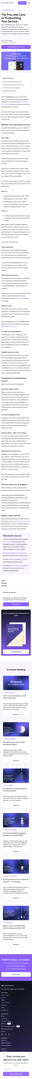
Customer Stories (6, 1021)
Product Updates (6, 1045)
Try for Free (22, 3)
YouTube (22, 559)
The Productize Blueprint (18, 565)
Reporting (4, 1005)
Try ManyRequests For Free (16, 47)
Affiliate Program (6, 1043)
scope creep (13, 326)
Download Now (16, 652)
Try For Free (16, 974)
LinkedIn (14, 559)
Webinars (5, 1023)
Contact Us (4, 1051)
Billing (3, 1000)
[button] (29, 3)
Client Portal (4, 995)
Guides (3, 1031)
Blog (2, 1016)
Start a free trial (8, 542)
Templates (4, 1018)
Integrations (4, 1010)
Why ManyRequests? (7, 1029)
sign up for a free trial (21, 521)
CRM (2, 1007)
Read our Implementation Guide (14, 553)
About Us (4, 1040)
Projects (3, 997)
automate (19, 298)
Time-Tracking (5, 1002)
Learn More (16, 604)
